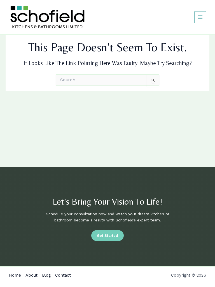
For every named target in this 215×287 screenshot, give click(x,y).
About (31, 275)
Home (15, 275)
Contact (63, 275)
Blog (46, 275)
